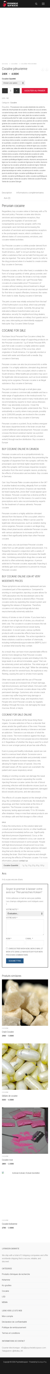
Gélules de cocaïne (9, 1096)
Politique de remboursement (14, 1327)
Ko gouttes (6, 1285)
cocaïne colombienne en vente (30, 129)
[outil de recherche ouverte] (36, 4)
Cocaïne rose (7, 1160)
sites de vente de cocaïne (23, 148)
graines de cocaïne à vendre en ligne (15, 123)
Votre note (12, 909)
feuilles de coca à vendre (37, 110)
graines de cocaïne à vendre (37, 121)
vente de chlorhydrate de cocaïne (14, 110)
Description (7, 192)
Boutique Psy (42, 1362)
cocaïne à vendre (27, 140)
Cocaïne (14, 64)
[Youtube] (25, 1369)
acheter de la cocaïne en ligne (13, 157)
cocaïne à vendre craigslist (21, 143)
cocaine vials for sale (10, 129)
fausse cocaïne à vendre (29, 132)
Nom (9, 939)
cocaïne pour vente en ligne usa (28, 146)
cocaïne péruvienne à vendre (26, 168)
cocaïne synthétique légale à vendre (15, 159)
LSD (3, 1296)
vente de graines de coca (16, 121)
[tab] (7, 192)
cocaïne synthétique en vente (19, 176)
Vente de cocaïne (20, 179)
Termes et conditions (11, 1333)
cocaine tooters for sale (34, 126)
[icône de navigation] (43, 3)
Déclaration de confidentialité (14, 1322)
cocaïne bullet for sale (36, 137)
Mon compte (7, 1316)
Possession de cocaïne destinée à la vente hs (27, 107)
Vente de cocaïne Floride (37, 179)
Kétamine (6, 1280)
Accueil (5, 64)
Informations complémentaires (30, 192)
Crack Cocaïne (8, 1032)
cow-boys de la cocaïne (11, 140)
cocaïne (24, 137)
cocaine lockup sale (9, 113)
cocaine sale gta (29, 118)
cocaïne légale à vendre (34, 157)
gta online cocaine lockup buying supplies (31, 135)
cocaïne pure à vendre (30, 170)
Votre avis (11, 918)
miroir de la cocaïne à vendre (29, 113)
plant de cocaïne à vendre (35, 115)
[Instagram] (29, 1369)
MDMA (5, 1302)
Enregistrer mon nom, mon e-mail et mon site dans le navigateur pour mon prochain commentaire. (24, 952)
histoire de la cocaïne (10, 154)
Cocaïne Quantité (9, 79)
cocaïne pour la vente (16, 151)
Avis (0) (7, 198)
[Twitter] (21, 1369)
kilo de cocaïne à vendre (11, 137)
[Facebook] (18, 1369)
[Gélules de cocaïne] (46, 70)
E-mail (29, 939)
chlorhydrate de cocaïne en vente (31, 154)
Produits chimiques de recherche (16, 1274)
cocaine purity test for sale (12, 118)
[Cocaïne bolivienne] (42, 70)
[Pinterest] (32, 1369)
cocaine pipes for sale (16, 115)
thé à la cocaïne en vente (15, 126)
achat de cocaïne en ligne (29, 165)
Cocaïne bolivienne (9, 1224)
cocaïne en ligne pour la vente (28, 162)
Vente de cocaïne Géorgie (11, 182)
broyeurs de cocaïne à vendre (36, 151)
